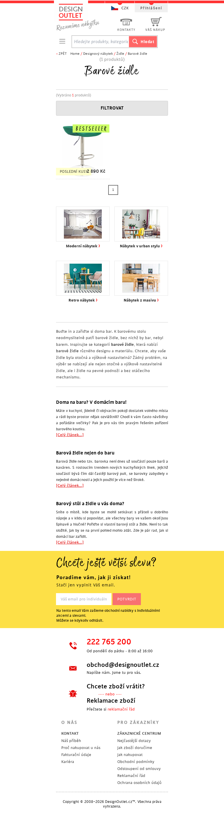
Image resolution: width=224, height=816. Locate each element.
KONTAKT (70, 733)
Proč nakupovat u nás (80, 747)
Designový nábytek (98, 54)
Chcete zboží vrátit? (116, 686)
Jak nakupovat (130, 754)
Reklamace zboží (111, 700)
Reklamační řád (131, 775)
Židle (120, 54)
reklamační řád (121, 709)
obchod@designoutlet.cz (122, 664)
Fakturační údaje (76, 754)
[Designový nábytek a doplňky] (83, 17)
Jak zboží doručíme (134, 747)
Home (75, 54)
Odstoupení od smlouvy (139, 768)
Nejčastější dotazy (134, 741)
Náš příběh (71, 741)
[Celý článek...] (70, 435)
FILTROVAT (112, 108)
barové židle (67, 351)
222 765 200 (109, 642)
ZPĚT (63, 54)
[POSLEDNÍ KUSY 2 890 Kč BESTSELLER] (83, 176)
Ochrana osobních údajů (139, 782)
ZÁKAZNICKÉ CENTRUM (139, 733)
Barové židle (137, 54)
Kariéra (67, 761)
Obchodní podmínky (135, 761)
